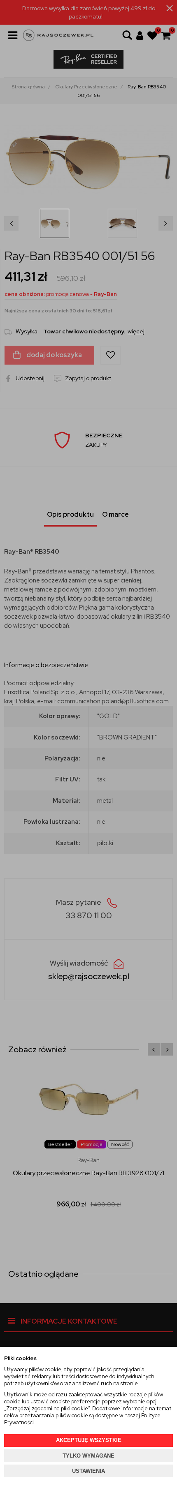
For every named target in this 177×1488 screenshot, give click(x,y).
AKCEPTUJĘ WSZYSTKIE (88, 1440)
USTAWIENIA (88, 1471)
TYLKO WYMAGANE (88, 1456)
